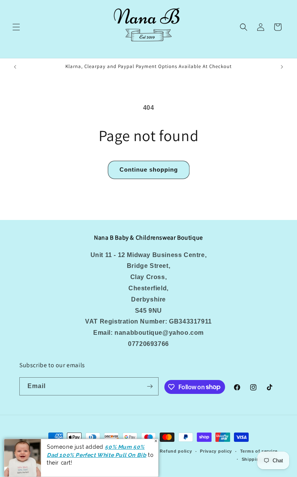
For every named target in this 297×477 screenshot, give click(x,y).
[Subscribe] (149, 386)
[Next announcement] (281, 66)
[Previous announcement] (15, 66)
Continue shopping (148, 169)
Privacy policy (216, 451)
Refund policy (176, 451)
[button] (16, 27)
